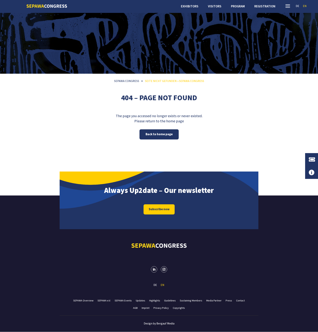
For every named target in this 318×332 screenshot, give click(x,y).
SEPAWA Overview (83, 300)
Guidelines (170, 300)
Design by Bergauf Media (159, 323)
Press (229, 300)
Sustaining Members (191, 300)
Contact (240, 300)
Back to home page (159, 134)
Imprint (145, 307)
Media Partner (214, 300)
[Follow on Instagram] (164, 269)
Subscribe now (159, 209)
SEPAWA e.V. (104, 300)
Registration (264, 7)
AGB (135, 307)
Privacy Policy (161, 307)
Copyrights (179, 307)
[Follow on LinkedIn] (154, 269)
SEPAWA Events (123, 300)
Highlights (154, 300)
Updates (140, 300)
